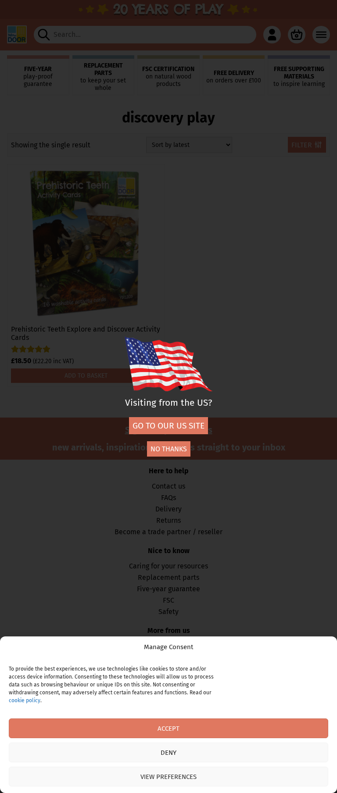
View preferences (168, 777)
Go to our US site (168, 426)
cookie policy (24, 700)
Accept (168, 728)
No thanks (169, 449)
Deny (168, 753)
